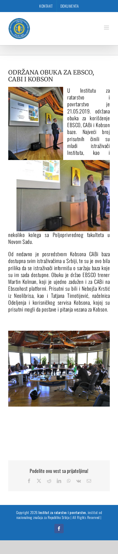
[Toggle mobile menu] (107, 27)
